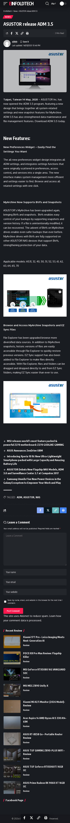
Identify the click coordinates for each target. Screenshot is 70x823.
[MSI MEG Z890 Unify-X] (12, 690)
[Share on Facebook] (11, 33)
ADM (19, 497)
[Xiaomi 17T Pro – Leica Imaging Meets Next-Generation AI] (12, 641)
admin (14, 41)
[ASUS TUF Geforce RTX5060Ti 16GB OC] (12, 771)
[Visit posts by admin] (7, 43)
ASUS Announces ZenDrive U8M (25, 450)
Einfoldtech (21, 3)
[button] (6, 3)
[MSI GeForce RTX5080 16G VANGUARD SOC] (12, 674)
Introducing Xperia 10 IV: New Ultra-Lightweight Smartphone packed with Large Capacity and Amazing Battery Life (34, 460)
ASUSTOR (28, 497)
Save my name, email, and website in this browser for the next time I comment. (35, 601)
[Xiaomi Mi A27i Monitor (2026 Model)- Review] (12, 706)
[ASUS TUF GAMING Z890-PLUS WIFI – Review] (12, 755)
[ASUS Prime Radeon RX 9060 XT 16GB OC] (12, 787)
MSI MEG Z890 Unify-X (35, 685)
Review (26, 645)
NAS (38, 497)
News (8, 17)
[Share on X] (16, 33)
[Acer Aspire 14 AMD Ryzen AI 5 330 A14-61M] (12, 722)
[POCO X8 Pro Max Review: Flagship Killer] (12, 657)
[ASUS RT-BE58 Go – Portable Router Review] (12, 738)
